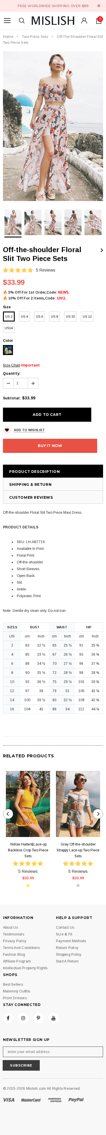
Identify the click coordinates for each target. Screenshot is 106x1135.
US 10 (70, 316)
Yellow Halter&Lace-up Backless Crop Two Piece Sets (28, 850)
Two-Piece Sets (35, 37)
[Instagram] (23, 1018)
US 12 (87, 316)
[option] (53, 126)
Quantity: (12, 373)
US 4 (24, 316)
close (98, 5)
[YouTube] (53, 1018)
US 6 (39, 316)
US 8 (54, 316)
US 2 (8, 316)
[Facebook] (8, 1018)
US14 (9, 328)
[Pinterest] (38, 1018)
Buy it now (50, 445)
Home (8, 37)
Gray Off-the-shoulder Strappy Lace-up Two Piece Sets (78, 850)
